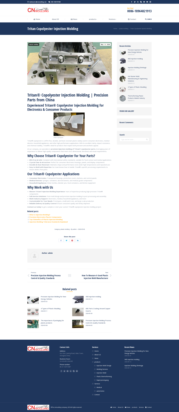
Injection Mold (101, 373)
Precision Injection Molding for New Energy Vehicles (53, 298)
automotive (100, 391)
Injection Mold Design (104, 366)
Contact (97, 395)
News (96, 358)
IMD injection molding (93, 297)
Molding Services (102, 369)
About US (97, 355)
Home (115, 28)
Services (97, 384)
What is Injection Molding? (39, 215)
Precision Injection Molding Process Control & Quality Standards (98, 321)
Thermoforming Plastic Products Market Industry (136, 97)
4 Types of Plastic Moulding (50, 308)
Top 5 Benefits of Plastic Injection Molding (46, 219)
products (97, 362)
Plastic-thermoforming (104, 376)
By (74, 229)
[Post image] (33, 300)
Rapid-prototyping (103, 380)
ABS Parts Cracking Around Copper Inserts (98, 309)
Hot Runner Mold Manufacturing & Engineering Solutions (137, 78)
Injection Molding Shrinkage (137, 68)
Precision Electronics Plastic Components (45, 217)
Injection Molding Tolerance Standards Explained (48, 222)
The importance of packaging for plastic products (52, 321)
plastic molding (123, 28)
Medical (99, 387)
